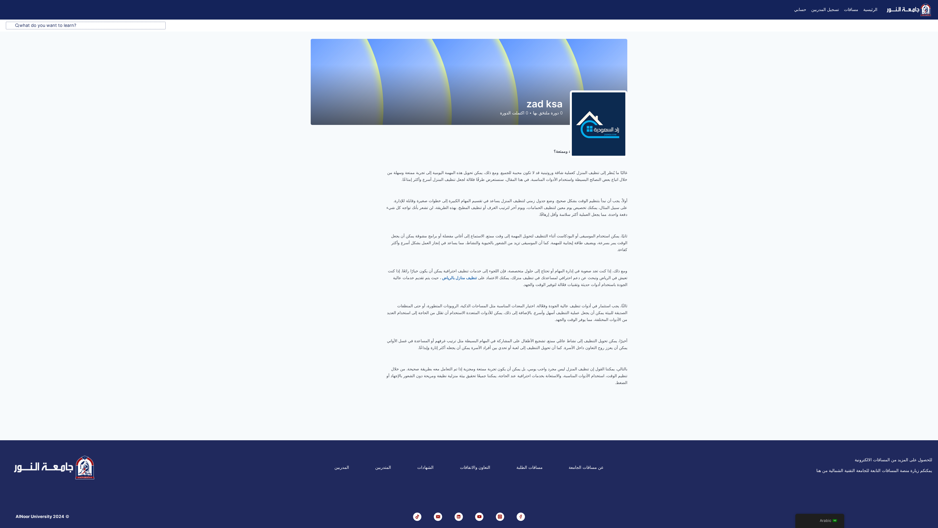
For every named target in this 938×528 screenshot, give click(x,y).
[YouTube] (479, 517)
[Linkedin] (459, 517)
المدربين (341, 467)
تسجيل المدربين (825, 9)
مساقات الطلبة (529, 467)
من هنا (822, 470)
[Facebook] (521, 517)
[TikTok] (417, 517)
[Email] (438, 517)
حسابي (800, 9)
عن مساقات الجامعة (586, 467)
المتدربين (383, 467)
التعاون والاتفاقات (475, 467)
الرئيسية (870, 9)
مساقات (851, 9)
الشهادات (425, 467)
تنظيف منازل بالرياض (459, 277)
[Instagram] (500, 517)
